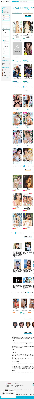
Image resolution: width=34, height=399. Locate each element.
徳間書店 (19, 338)
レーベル (4, 17)
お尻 (25, 354)
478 (32, 292)
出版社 (3, 15)
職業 (3, 30)
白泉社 (24, 338)
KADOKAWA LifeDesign (27, 337)
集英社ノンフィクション (22, 343)
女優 (4, 35)
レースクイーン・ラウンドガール (6, 42)
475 (25, 292)
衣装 (3, 21)
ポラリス (17, 347)
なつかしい (30, 358)
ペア (14, 363)
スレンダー (15, 354)
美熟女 (24, 358)
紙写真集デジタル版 (15, 346)
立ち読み (17, 40)
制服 (19, 350)
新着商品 (3, 62)
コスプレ (14, 350)
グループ (22, 363)
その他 (3, 57)
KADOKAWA (21, 337)
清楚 (20, 359)
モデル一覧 (7, 77)
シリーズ (4, 19)
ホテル (27, 363)
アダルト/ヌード (5, 54)
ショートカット (30, 354)
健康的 (14, 355)
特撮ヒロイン (15, 368)
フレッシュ (20, 355)
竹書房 (17, 338)
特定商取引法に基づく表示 (19, 394)
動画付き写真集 (26, 346)
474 (23, 292)
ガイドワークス (17, 337)
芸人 (4, 51)
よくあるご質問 (32, 394)
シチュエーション (5, 28)
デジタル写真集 (6, 8)
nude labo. (20, 347)
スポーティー (26, 355)
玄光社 (31, 337)
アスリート (30, 368)
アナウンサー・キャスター (6, 44)
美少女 (14, 358)
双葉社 (29, 338)
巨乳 (21, 354)
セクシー (15, 359)
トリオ (18, 363)
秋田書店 (13, 337)
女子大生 (5, 40)
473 (21, 292)
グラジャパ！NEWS (6, 12)
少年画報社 (13, 338)
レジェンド (5, 49)
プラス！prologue (20, 346)
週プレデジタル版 (6, 10)
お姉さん (19, 358)
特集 (2, 64)
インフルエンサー (6, 46)
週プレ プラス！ (6, 11)
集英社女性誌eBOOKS (15, 343)
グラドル (5, 32)
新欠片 (22, 338)
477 (30, 292)
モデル (4, 37)
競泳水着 (24, 350)
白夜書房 (26, 338)
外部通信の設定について (26, 394)
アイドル (20, 366)
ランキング (3, 63)
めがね (29, 350)
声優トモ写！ (14, 347)
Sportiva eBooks (28, 343)
